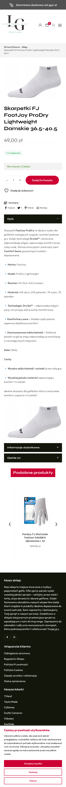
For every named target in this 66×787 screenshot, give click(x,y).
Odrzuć (33, 780)
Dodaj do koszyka (42, 180)
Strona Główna (12, 47)
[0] (47, 25)
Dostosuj (33, 772)
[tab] (33, 219)
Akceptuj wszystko (33, 763)
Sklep (24, 47)
